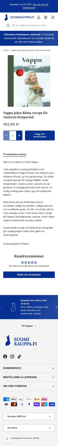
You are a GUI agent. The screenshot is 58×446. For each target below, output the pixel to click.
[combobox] (29, 25)
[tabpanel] (29, 198)
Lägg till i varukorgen (39, 135)
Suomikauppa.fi (16, 438)
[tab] (14, 154)
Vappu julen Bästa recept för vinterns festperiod (30, 50)
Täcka (6, 50)
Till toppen (27, 326)
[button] (45, 17)
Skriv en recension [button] (29, 274)
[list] (29, 81)
